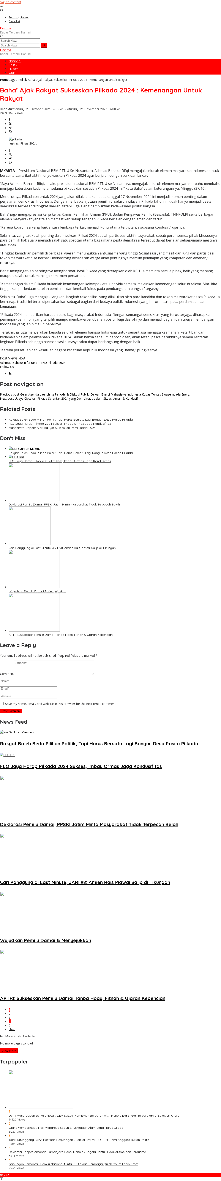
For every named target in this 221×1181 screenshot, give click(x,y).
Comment (7, 674)
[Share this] (9, 120)
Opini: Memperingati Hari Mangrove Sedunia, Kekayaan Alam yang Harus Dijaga (66, 1128)
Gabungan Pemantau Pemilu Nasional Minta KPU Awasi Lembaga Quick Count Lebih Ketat (73, 1164)
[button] (44, 45)
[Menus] (1, 6)
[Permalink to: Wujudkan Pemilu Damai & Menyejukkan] (34, 587)
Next (12, 1029)
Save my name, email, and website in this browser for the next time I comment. (60, 704)
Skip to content (10, 2)
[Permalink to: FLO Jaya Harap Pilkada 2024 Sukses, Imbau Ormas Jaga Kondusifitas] (16, 457)
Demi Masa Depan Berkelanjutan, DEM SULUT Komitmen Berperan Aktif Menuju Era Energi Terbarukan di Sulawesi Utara (94, 1115)
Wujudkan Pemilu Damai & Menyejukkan (37, 591)
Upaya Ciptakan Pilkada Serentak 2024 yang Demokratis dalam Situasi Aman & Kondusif (69, 398)
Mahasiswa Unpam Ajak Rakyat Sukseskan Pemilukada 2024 (52, 428)
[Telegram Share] (10, 128)
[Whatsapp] (10, 132)
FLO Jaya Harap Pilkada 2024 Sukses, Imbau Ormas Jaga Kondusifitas (60, 424)
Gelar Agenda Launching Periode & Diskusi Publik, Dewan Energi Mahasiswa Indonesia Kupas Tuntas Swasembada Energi (95, 394)
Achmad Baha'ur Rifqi (15, 363)
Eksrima (5, 28)
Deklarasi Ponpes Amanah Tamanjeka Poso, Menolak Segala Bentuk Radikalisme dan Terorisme (77, 1152)
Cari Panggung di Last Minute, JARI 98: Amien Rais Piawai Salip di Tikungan (62, 548)
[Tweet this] (10, 124)
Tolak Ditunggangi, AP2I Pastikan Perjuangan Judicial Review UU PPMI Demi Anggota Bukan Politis (79, 1140)
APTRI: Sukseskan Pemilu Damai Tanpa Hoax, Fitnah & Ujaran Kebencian (61, 635)
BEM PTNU (39, 363)
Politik (4, 113)
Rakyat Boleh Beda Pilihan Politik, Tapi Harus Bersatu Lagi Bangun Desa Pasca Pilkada (71, 419)
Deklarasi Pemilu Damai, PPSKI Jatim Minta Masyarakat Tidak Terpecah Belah (64, 504)
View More (9, 1050)
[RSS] (10, 374)
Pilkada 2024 (56, 363)
